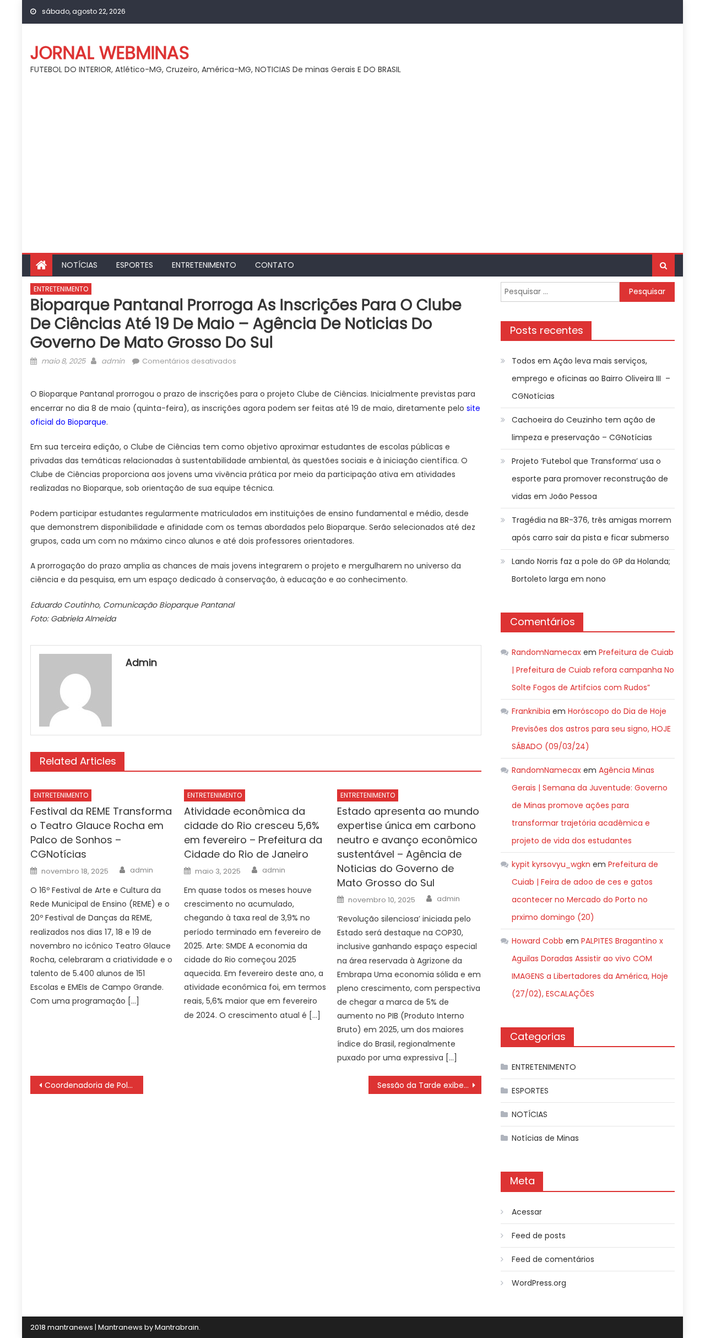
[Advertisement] (352, 170)
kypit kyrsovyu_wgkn (551, 864)
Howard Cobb (537, 940)
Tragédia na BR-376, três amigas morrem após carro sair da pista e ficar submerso (591, 528)
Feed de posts (539, 1235)
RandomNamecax (546, 652)
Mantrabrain (177, 1327)
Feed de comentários (553, 1259)
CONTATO (274, 264)
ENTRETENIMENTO (204, 264)
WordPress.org (539, 1282)
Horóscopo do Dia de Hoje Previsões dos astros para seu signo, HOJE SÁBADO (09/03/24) (591, 729)
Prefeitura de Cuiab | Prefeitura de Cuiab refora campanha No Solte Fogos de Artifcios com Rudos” (593, 670)
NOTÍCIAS (79, 264)
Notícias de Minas (545, 1138)
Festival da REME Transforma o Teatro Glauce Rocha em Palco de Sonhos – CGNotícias (101, 832)
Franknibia (531, 711)
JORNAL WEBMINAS (109, 52)
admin (112, 361)
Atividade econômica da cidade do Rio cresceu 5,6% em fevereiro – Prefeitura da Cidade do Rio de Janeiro (253, 832)
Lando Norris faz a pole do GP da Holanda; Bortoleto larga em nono (591, 570)
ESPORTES (134, 264)
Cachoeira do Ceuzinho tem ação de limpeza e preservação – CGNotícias (583, 428)
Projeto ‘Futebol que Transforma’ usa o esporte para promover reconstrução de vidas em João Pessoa (590, 479)
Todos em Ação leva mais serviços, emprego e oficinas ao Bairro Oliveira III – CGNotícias (591, 378)
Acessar (527, 1211)
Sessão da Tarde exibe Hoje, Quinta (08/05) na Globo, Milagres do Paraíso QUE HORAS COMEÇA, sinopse (429, 1085)
